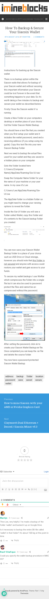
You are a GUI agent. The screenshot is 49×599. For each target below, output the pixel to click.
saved (29, 380)
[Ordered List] (15, 489)
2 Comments (39, 37)
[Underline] (9, 489)
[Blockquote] (22, 489)
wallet (8, 383)
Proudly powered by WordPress (16, 591)
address (9, 376)
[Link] (28, 489)
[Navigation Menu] (46, 19)
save (20, 380)
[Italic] (5, 489)
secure (38, 380)
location (39, 376)
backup (20, 376)
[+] (35, 489)
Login (46, 472)
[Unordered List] (19, 489)
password (10, 380)
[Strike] (12, 489)
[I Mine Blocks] (24, 8)
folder (29, 376)
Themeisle (24, 593)
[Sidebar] (2, 19)
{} (32, 489)
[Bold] (2, 489)
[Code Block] (25, 489)
